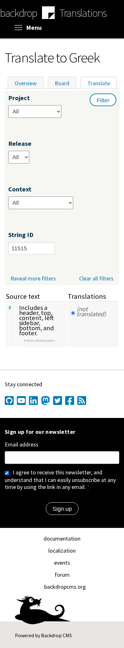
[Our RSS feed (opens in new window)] (81, 400)
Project (19, 98)
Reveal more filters (33, 278)
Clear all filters (96, 278)
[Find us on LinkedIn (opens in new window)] (33, 400)
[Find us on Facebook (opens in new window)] (69, 400)
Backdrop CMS (56, 635)
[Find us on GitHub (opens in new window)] (9, 400)
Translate (102, 83)
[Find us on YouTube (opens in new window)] (21, 400)
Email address (21, 444)
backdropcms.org (65, 586)
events (62, 562)
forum (62, 574)
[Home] (48, 13)
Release (19, 144)
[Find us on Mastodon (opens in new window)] (45, 400)
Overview (26, 83)
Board (62, 83)
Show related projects (40, 340)
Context (19, 189)
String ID (20, 235)
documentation (62, 538)
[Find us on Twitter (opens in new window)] (57, 400)
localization (62, 550)
